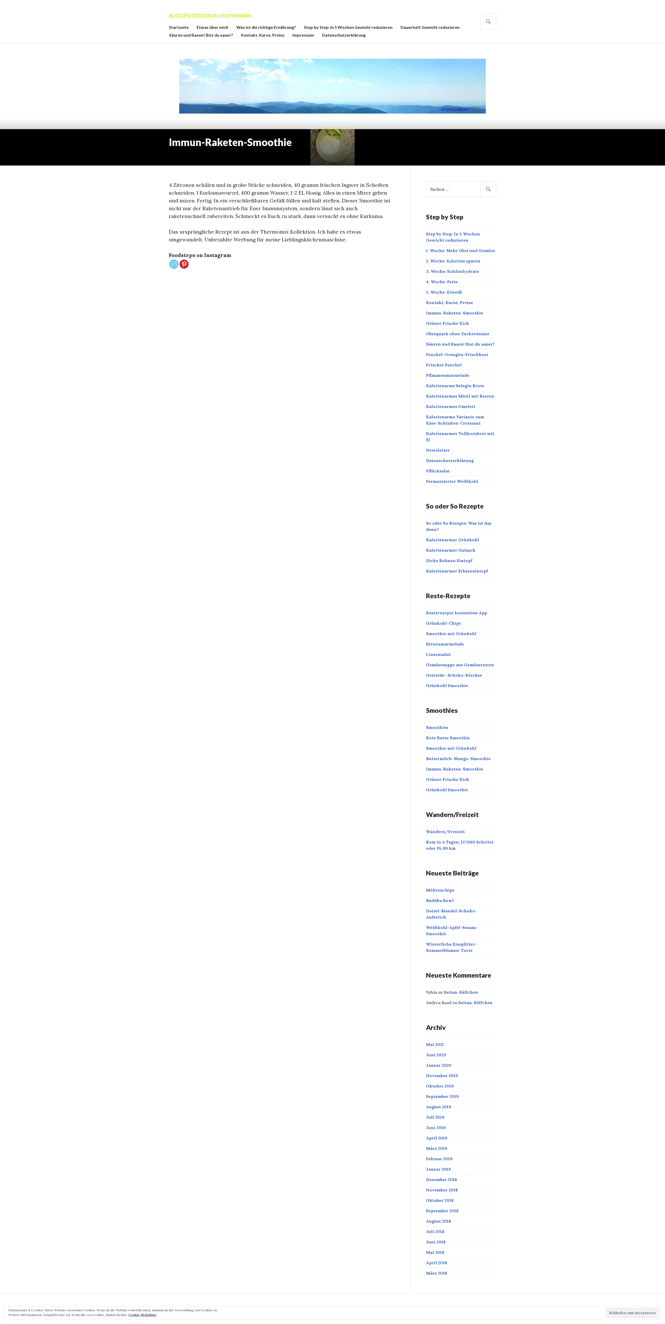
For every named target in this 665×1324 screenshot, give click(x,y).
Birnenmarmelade (445, 644)
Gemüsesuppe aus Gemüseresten (460, 664)
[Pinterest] (184, 264)
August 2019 (438, 1106)
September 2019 (442, 1096)
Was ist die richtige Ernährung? (266, 27)
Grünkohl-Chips (443, 623)
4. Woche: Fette (442, 281)
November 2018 (442, 1190)
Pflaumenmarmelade (447, 375)
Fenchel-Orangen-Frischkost (457, 354)
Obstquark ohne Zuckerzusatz (457, 333)
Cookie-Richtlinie (142, 1315)
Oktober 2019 (440, 1086)
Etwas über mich (212, 27)
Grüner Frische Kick (447, 323)
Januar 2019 (438, 1169)
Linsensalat (438, 654)
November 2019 (442, 1075)
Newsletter (438, 450)
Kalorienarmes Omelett (450, 406)
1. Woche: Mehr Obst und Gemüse (460, 250)
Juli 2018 (435, 1231)
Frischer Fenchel (444, 364)
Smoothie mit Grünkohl (451, 633)
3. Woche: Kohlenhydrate (452, 271)
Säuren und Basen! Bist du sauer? (201, 34)
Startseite (179, 27)
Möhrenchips (440, 890)
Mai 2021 (435, 1044)
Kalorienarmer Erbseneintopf (457, 571)
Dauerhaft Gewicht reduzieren (430, 27)
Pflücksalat (438, 470)
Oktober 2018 (440, 1200)
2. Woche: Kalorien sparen (453, 261)
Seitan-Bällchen (461, 992)
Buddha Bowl (440, 900)
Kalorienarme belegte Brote (455, 385)
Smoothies (437, 727)
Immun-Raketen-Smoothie (454, 312)
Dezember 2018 (441, 1179)
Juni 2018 (435, 1241)
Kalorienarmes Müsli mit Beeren (460, 396)
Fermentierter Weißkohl (452, 481)
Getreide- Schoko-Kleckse (454, 675)
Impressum (303, 34)
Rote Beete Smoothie (448, 737)
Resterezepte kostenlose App (456, 612)
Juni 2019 (436, 1127)
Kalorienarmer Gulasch (450, 550)
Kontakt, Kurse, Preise (262, 34)
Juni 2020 (436, 1054)
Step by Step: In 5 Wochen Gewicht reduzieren (348, 27)
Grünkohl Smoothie (447, 685)
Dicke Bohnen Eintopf (449, 560)
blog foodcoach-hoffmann (210, 15)
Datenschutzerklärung (343, 34)
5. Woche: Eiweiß (444, 292)
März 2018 (436, 1273)
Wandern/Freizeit (445, 831)
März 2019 (436, 1148)
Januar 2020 (438, 1065)
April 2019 (436, 1138)
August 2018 (438, 1221)
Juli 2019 (435, 1117)
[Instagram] (173, 264)
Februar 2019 (439, 1158)
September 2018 (442, 1210)
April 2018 (436, 1262)
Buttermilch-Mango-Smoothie (458, 758)
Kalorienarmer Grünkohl (452, 539)
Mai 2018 (435, 1252)
